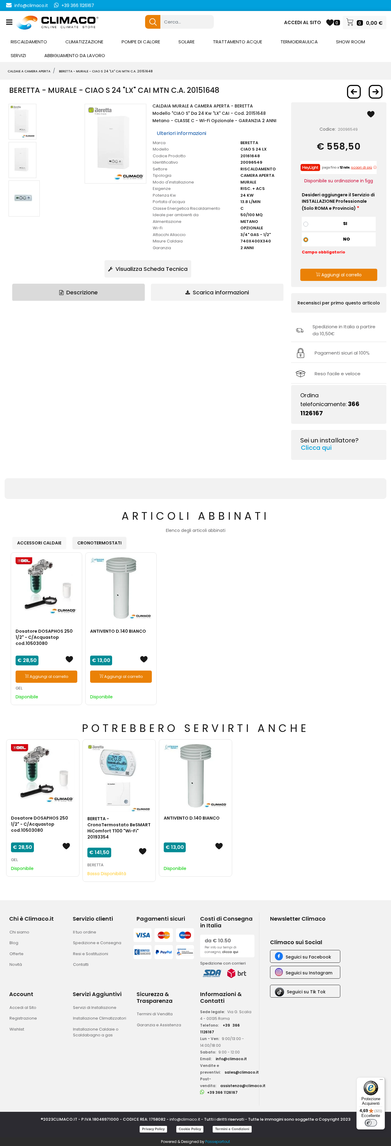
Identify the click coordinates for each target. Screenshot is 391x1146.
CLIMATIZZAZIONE (84, 41)
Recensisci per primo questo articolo (339, 303)
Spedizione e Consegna (97, 943)
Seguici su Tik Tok (306, 992)
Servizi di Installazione (94, 1007)
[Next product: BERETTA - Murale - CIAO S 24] (375, 92)
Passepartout (217, 1141)
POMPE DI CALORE (141, 41)
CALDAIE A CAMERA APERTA (29, 71)
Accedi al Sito (22, 1007)
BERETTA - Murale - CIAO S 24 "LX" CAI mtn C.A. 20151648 (106, 71)
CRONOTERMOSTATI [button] (99, 543)
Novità (15, 964)
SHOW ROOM (350, 41)
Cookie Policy (190, 1129)
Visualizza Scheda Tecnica (151, 269)
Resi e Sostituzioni (90, 954)
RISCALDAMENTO (29, 41)
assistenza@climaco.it (242, 1085)
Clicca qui (316, 447)
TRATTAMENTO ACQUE (237, 41)
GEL (19, 688)
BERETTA (95, 865)
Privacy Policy (153, 1129)
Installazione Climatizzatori (99, 1018)
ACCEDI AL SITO (302, 22)
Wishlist (16, 1029)
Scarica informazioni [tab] (220, 292)
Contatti (81, 964)
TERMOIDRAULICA (299, 41)
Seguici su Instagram (309, 973)
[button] (152, 22)
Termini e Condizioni (232, 1129)
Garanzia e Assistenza (159, 1025)
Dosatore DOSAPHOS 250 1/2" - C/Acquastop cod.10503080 (44, 637)
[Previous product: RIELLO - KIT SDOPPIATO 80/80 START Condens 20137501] (354, 92)
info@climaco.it (31, 5)
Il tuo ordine (84, 932)
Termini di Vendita (155, 1014)
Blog (13, 943)
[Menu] (381, 1081)
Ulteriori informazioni (181, 133)
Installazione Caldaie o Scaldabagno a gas (96, 1032)
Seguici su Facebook (308, 957)
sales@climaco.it (242, 1072)
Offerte (16, 954)
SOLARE (186, 41)
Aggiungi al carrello (341, 275)
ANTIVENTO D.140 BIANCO (118, 631)
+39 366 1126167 (77, 5)
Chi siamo (19, 932)
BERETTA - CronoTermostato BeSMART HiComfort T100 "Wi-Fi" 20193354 (119, 828)
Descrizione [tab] (81, 292)
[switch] (371, 1122)
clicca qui (230, 952)
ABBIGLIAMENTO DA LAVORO (74, 55)
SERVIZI (18, 55)
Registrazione (23, 1018)
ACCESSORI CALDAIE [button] (39, 543)
